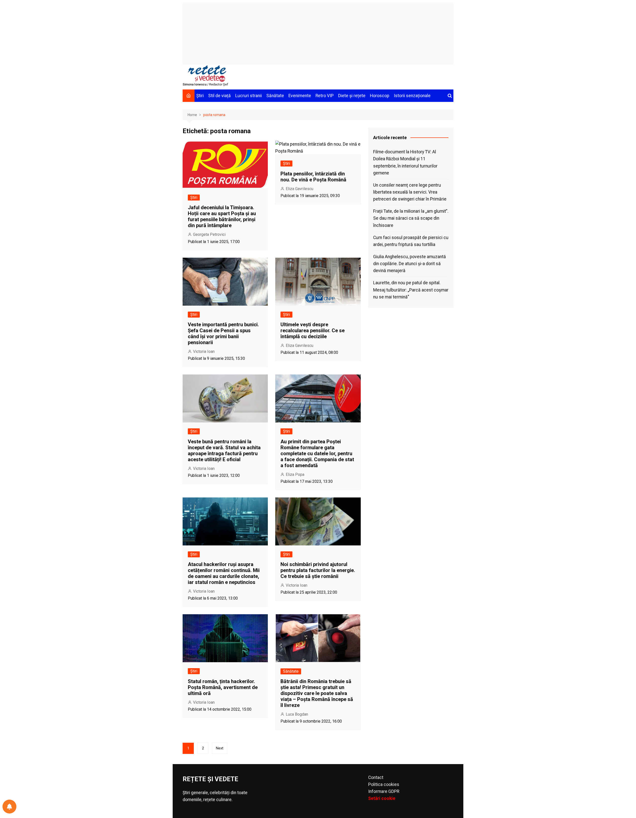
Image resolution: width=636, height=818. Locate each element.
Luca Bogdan (297, 714)
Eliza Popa (295, 474)
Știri (200, 95)
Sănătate (275, 95)
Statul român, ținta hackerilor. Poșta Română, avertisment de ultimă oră (223, 687)
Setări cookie (381, 798)
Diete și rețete (351, 95)
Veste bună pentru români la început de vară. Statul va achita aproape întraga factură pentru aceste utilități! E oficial (224, 450)
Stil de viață (219, 95)
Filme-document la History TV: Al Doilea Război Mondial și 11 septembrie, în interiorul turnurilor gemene (405, 162)
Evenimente (299, 95)
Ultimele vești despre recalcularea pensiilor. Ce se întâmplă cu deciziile (312, 330)
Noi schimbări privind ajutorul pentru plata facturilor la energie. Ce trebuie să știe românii (317, 570)
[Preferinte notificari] (9, 807)
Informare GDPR (383, 791)
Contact (375, 777)
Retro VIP (325, 95)
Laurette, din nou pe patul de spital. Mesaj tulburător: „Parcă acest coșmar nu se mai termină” (410, 289)
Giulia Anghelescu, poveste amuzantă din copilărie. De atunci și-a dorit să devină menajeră (409, 263)
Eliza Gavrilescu (299, 188)
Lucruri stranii (248, 95)
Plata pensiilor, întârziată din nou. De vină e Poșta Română (313, 177)
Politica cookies (383, 784)
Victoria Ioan (204, 351)
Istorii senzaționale (412, 95)
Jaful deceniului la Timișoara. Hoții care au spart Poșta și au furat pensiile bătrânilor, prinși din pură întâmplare (222, 216)
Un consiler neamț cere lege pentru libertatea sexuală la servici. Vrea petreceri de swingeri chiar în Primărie (409, 192)
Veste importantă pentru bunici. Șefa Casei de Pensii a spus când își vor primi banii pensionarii (223, 333)
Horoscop (379, 95)
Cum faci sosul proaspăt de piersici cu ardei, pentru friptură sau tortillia (410, 241)
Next (219, 748)
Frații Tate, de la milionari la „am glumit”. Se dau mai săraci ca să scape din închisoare (410, 218)
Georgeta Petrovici (209, 234)
